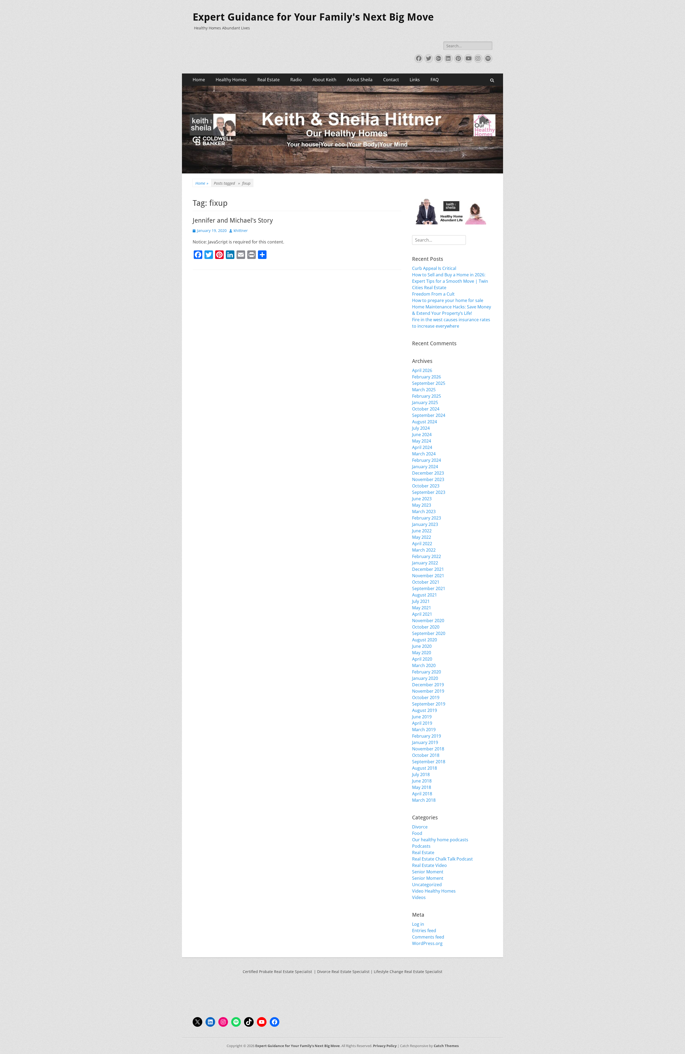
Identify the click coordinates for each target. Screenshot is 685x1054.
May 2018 (421, 787)
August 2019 (424, 710)
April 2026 (422, 370)
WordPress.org (427, 943)
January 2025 (425, 402)
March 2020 (424, 665)
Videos (419, 897)
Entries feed (424, 930)
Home (199, 80)
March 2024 (424, 454)
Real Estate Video (429, 865)
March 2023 (424, 511)
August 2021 (424, 595)
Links (415, 80)
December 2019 (428, 685)
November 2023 (428, 479)
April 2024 (422, 447)
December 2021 (428, 569)
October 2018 (425, 755)
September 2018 (428, 762)
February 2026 (426, 377)
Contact (391, 80)
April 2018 (422, 794)
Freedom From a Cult (433, 294)
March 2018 (424, 800)
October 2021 (425, 582)
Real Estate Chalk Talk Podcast (442, 859)
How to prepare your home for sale (447, 300)
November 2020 (428, 620)
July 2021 (421, 601)
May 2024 (421, 441)
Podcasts (421, 846)
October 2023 (425, 486)
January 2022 (425, 563)
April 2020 (422, 659)
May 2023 (421, 505)
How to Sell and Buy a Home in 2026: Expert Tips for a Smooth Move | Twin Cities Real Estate (450, 281)
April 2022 (422, 544)
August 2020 (424, 640)
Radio (296, 80)
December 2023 (428, 473)
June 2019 (422, 717)
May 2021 (421, 608)
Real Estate (268, 80)
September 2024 (428, 415)
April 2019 (422, 723)
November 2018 (428, 749)
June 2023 (422, 499)
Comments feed (428, 937)
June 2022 (422, 531)
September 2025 (428, 383)
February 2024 (426, 460)
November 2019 (428, 691)
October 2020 (425, 627)
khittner (241, 230)
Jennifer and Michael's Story (233, 220)
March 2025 (424, 390)
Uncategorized (427, 885)
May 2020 (421, 653)
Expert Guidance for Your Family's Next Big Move (313, 17)
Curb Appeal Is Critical (434, 268)
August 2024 (424, 422)
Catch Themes (446, 1045)
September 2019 (428, 704)
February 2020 (426, 672)
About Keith (324, 80)
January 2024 (425, 467)
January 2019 (425, 742)
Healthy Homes (231, 80)
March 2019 (424, 730)
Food (417, 833)
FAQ (435, 80)
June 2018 (422, 781)
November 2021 (428, 576)
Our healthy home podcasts (440, 840)
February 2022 (426, 556)
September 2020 (428, 633)
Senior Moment (427, 872)
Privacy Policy (385, 1045)
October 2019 (425, 697)
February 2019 (426, 736)
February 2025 (426, 396)
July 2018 (421, 774)
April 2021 (422, 614)
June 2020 (422, 646)
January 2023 (425, 524)
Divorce (420, 827)
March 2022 (424, 550)
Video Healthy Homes (434, 891)
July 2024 (421, 428)
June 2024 (422, 434)
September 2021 (428, 588)
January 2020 (425, 678)
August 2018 (424, 768)
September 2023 (428, 492)
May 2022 (421, 537)
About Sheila (359, 80)
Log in (418, 924)
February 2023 (426, 518)
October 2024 (425, 409)
